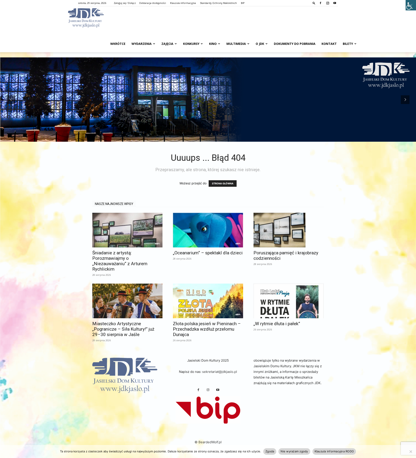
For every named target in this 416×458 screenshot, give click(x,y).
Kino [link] (213, 44)
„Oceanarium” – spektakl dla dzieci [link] (208, 252)
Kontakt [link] (329, 44)
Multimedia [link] (236, 44)
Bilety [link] (348, 44)
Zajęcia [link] (167, 44)
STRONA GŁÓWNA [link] (222, 183)
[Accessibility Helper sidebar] (411, 5)
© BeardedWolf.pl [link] (208, 442)
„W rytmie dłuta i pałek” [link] (277, 323)
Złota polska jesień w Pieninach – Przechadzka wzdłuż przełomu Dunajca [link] (207, 329)
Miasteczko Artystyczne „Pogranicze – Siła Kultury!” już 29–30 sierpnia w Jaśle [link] (123, 329)
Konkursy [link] (191, 44)
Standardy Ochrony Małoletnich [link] (218, 3)
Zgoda (269, 451)
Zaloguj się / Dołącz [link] (125, 3)
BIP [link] (243, 3)
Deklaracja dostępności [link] (152, 3)
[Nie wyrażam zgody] (410, 451)
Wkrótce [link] (117, 44)
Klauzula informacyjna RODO (334, 451)
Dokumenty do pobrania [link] (294, 44)
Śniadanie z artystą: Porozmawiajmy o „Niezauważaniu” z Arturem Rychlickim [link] (119, 261)
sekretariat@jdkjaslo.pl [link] (219, 372)
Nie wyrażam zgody (294, 451)
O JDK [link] (260, 44)
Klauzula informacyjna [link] (183, 3)
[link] (314, 3)
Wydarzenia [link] (142, 44)
